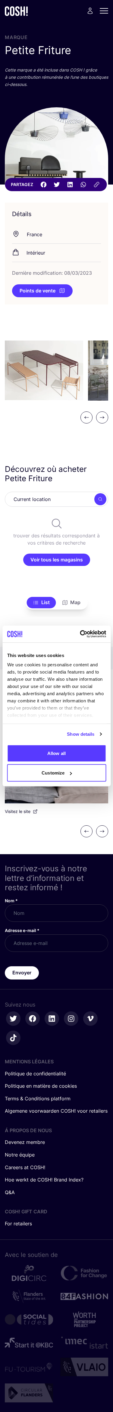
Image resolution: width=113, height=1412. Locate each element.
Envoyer (21, 973)
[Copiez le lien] (96, 184)
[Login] (90, 11)
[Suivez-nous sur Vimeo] (90, 1018)
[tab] (41, 602)
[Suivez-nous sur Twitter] (13, 1018)
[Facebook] (43, 184)
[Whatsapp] (83, 184)
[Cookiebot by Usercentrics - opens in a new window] (80, 634)
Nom (11, 900)
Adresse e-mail (22, 930)
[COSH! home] (16, 11)
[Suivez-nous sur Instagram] (71, 1018)
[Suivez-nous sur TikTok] (13, 1038)
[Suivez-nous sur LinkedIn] (52, 1018)
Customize (53, 772)
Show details (80, 734)
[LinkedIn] (70, 184)
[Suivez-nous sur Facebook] (32, 1018)
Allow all (56, 753)
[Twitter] (56, 184)
